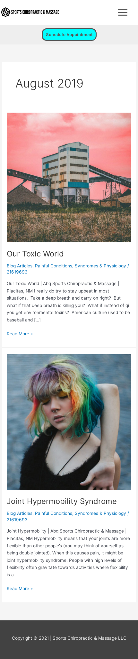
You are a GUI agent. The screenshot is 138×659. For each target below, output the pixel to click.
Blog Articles (19, 265)
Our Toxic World (35, 253)
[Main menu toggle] (123, 13)
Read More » (20, 333)
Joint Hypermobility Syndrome (62, 501)
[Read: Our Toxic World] (69, 177)
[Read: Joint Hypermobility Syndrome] (69, 421)
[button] (69, 34)
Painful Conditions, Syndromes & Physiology (80, 265)
